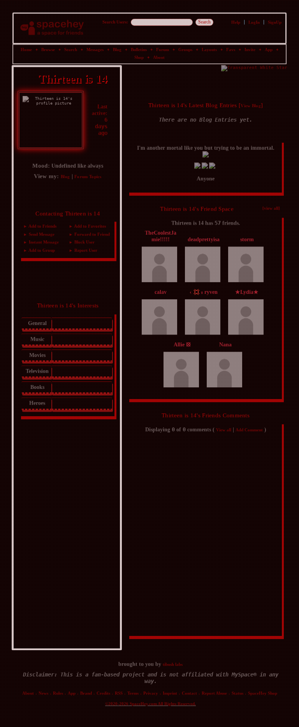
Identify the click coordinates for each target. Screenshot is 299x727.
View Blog (251, 106)
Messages (95, 50)
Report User (85, 251)
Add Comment (249, 430)
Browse (48, 50)
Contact (189, 693)
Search (204, 22)
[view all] (271, 208)
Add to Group (41, 251)
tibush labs (173, 664)
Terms (133, 693)
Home (26, 50)
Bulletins (139, 50)
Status (237, 693)
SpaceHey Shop (262, 693)
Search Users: (115, 22)
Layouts (209, 50)
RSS (119, 693)
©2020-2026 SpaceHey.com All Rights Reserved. (150, 704)
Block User (84, 242)
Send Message (41, 235)
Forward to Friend (91, 235)
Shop (139, 57)
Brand (86, 693)
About (159, 57)
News (43, 693)
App (269, 50)
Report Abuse (214, 693)
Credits (103, 693)
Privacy (150, 693)
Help (235, 22)
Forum (162, 50)
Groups (185, 50)
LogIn (254, 22)
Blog (117, 50)
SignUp (274, 22)
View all (223, 430)
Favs (230, 50)
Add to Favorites (89, 227)
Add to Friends (42, 227)
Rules (58, 693)
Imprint (170, 693)
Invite (249, 50)
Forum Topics (88, 177)
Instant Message (43, 242)
